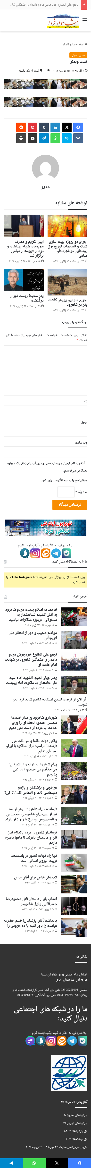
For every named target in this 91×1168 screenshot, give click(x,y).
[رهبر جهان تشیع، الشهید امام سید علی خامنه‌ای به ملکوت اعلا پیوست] (74, 685)
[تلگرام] (44, 138)
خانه (81, 44)
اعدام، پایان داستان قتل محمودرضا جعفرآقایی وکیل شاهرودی (31, 902)
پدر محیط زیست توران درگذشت (27, 298)
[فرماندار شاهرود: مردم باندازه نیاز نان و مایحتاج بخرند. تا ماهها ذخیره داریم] (74, 839)
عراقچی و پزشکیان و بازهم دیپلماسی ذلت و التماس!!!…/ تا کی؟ (30, 790)
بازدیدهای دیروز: (76, 1123)
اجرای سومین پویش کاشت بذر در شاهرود (67, 302)
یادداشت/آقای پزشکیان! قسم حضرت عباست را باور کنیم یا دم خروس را (30, 923)
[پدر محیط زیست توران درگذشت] (24, 280)
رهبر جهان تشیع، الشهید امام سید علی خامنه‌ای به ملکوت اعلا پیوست (31, 680)
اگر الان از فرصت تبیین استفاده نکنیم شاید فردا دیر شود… (50, 702)
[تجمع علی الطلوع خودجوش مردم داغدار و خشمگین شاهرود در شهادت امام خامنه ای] (74, 661)
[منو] (85, 22)
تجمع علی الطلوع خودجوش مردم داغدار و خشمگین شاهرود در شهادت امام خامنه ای (31, 659)
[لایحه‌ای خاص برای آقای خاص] (74, 884)
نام (85, 401)
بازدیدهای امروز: (76, 1115)
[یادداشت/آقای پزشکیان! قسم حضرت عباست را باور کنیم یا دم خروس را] (74, 927)
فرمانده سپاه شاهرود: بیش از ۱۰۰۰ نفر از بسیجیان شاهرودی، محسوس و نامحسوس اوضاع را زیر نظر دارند (31, 814)
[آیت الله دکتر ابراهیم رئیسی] (45, 84)
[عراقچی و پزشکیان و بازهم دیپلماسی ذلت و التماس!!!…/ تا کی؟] (74, 794)
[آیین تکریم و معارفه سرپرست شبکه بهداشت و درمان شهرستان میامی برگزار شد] (24, 226)
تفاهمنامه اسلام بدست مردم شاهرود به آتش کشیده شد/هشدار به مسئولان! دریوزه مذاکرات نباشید (31, 614)
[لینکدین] (55, 127)
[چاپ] (21, 138)
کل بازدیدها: (79, 1131)
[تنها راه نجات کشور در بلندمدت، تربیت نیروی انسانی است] (74, 863)
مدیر (45, 187)
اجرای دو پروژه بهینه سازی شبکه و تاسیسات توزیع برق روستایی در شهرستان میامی (67, 249)
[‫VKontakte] (78, 138)
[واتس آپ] (55, 138)
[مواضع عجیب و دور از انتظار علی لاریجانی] (74, 640)
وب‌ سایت (81, 442)
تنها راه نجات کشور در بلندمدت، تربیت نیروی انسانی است (34, 858)
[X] (67, 127)
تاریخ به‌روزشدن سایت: (72, 1147)
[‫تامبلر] (44, 127)
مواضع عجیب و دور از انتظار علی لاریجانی (33, 635)
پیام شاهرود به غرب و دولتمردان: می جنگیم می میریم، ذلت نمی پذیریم (33, 769)
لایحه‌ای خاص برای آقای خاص (35, 877)
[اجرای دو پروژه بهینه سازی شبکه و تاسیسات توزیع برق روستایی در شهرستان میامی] (68, 226)
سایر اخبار (69, 44)
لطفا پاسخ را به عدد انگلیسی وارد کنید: (63, 480)
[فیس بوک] (78, 127)
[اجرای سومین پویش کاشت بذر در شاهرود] (68, 282)
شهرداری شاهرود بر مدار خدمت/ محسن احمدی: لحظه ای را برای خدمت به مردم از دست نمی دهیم (33, 722)
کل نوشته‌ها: (79, 1139)
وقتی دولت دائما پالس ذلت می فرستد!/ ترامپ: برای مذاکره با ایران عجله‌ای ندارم (31, 746)
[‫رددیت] (21, 127)
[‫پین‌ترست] (32, 127)
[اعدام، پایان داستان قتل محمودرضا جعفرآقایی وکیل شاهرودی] (74, 906)
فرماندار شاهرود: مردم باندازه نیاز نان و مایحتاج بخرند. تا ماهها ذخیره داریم (31, 837)
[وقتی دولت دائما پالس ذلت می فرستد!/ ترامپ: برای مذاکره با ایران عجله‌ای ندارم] (74, 748)
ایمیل (84, 422)
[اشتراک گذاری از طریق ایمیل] (32, 138)
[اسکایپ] (67, 138)
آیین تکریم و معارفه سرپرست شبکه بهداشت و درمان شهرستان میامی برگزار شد (25, 249)
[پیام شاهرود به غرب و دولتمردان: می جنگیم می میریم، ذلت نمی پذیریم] (74, 771)
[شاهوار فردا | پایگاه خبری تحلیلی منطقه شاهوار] (63, 20)
